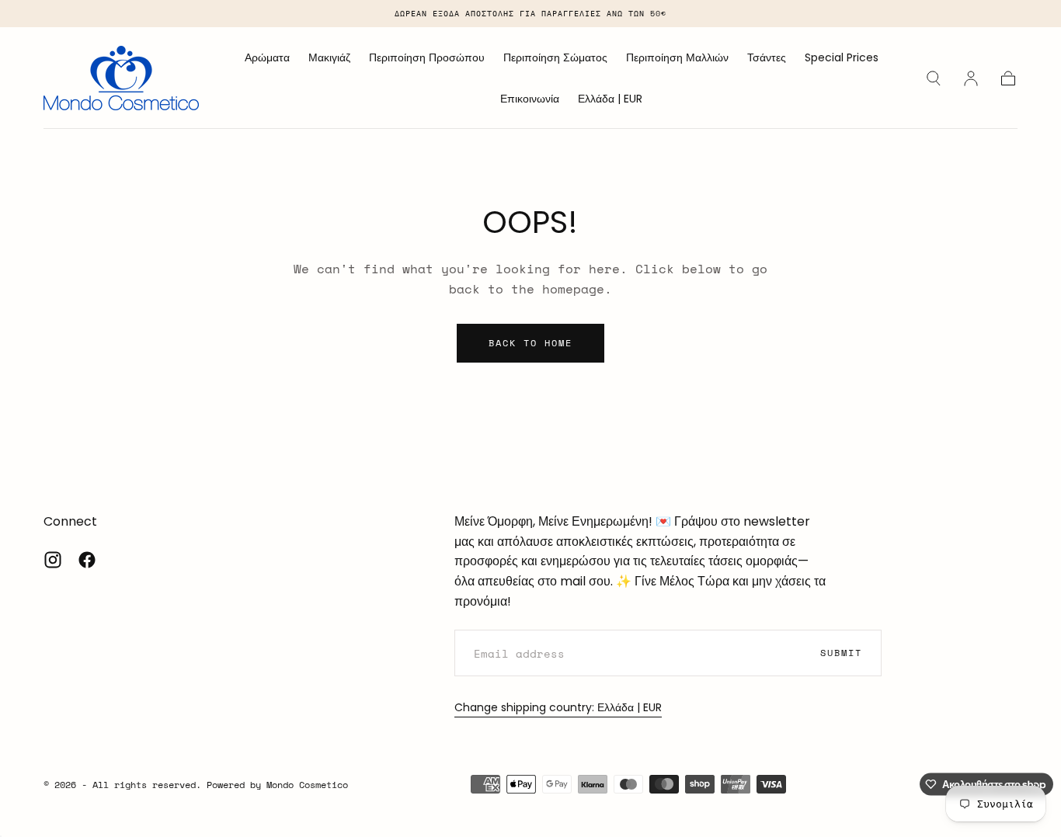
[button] (610, 101)
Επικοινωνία (529, 99)
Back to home (530, 342)
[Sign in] (971, 78)
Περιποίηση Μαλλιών (677, 58)
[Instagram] (53, 560)
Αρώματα (267, 58)
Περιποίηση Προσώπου (427, 58)
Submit (841, 652)
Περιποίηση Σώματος (555, 58)
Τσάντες (766, 58)
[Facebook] (87, 560)
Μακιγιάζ (329, 58)
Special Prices (841, 58)
